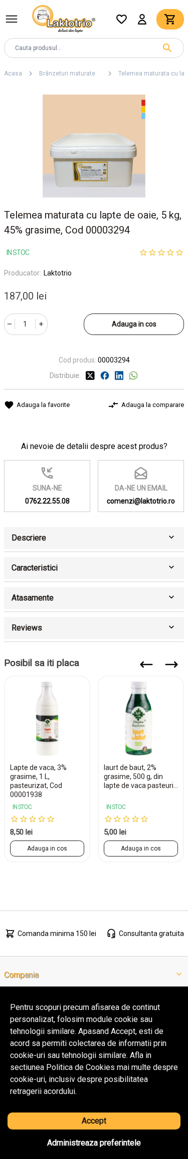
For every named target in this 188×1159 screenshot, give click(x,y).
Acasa (13, 73)
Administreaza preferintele (94, 1143)
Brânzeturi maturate (70, 73)
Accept (94, 1121)
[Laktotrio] (63, 18)
